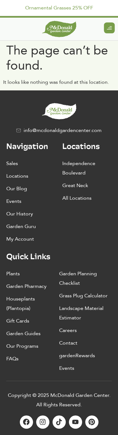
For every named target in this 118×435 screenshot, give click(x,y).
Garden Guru (21, 226)
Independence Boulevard (78, 168)
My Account (20, 239)
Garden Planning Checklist (78, 278)
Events (13, 201)
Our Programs (22, 346)
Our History (19, 213)
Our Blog (16, 188)
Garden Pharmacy (26, 286)
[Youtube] (75, 422)
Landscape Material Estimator (81, 313)
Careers (68, 330)
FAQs (12, 358)
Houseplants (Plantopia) (20, 303)
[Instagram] (42, 422)
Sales (12, 163)
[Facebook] (26, 422)
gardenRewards (77, 355)
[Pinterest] (91, 422)
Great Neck (75, 185)
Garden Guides (23, 333)
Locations (17, 176)
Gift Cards (17, 321)
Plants (13, 273)
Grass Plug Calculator (83, 295)
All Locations (77, 198)
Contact (68, 343)
